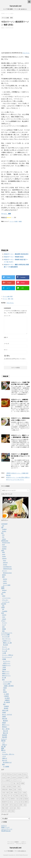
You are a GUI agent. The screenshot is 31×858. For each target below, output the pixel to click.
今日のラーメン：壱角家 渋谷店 (14, 257)
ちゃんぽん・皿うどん (8, 754)
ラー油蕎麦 (6, 766)
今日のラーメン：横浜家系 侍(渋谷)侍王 (16, 254)
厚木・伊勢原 (14, 792)
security (3, 603)
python (4, 539)
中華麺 (4, 659)
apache (4, 615)
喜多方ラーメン (6, 675)
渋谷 (12, 298)
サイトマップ (10, 843)
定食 (3, 627)
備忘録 (3, 740)
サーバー (4, 570)
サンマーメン (6, 661)
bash (3, 544)
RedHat (4, 548)
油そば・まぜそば (7, 714)
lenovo (25, 774)
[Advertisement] (15, 41)
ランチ (4, 624)
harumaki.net (15, 6)
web (2, 613)
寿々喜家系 (7, 702)
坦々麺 (4, 677)
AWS (3, 552)
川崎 (21, 795)
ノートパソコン (6, 598)
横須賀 (26, 798)
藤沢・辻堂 (9, 808)
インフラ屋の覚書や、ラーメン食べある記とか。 (15, 851)
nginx (3, 617)
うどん (4, 752)
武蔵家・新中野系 (9, 685)
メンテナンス (5, 602)
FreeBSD (4, 611)
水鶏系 (4, 712)
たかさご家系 (6, 683)
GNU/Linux (4, 540)
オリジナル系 (5, 636)
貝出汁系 (5, 731)
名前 (6, 337)
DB (2, 527)
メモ (3, 742)
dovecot (4, 590)
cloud (3, 554)
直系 (4, 704)
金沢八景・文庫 (6, 811)
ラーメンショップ (7, 657)
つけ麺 (4, 653)
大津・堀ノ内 (10, 795)
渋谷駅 (16, 221)
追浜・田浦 (16, 808)
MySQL (4, 531)
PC (2, 594)
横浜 (21, 798)
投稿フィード (5, 827)
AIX (3, 609)
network (4, 558)
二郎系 (4, 667)
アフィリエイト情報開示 (13, 842)
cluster (4, 556)
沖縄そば (4, 758)
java (3, 535)
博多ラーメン (5, 671)
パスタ (4, 756)
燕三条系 (5, 644)
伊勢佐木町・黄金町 (7, 789)
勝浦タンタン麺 (7, 642)
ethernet (5, 562)
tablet (3, 596)
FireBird (4, 529)
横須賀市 (5, 720)
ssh (3, 525)
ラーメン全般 (6, 296)
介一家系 (6, 694)
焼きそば (4, 760)
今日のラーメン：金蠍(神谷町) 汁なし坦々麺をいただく (20, 400)
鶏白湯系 (4, 737)
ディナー (4, 622)
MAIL (2, 588)
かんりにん (26, 53)
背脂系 (4, 722)
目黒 (3, 805)
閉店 (13, 811)
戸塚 (25, 795)
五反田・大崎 (16, 786)
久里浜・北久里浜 (6, 786)
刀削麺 (4, 669)
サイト (5, 349)
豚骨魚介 (4, 726)
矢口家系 (7, 698)
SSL (3, 605)
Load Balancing (7, 566)
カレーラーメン (6, 638)
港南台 (26, 801)
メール (6, 343)
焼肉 (3, 631)
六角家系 (6, 696)
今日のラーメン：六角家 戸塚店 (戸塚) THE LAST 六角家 (20, 383)
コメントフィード (6, 829)
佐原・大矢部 (17, 789)
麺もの (3, 750)
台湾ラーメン (6, 663)
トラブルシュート (6, 633)
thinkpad (20, 777)
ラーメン (12, 221)
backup (5, 579)
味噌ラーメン (5, 673)
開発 (2, 748)
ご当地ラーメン (6, 640)
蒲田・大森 (23, 805)
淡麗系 (4, 716)
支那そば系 (5, 710)
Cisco (4, 560)
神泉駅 (20, 221)
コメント (7, 315)
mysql (3, 777)
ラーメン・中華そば (7, 655)
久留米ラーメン (6, 665)
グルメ (3, 620)
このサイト (23, 842)
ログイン (4, 825)
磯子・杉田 (9, 805)
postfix (4, 592)
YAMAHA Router (7, 568)
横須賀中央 (5, 801)
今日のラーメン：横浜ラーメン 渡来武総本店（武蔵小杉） (20, 436)
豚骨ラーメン (5, 724)
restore (5, 583)
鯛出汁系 (5, 733)
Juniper (5, 564)
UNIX (3, 607)
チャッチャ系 (5, 649)
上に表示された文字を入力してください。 (15, 358)
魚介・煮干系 (5, 729)
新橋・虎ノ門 (5, 798)
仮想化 (4, 575)
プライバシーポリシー (21, 843)
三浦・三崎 (16, 783)
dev (2, 533)
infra (2, 550)
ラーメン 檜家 (6, 213)
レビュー (4, 739)
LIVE (2, 587)
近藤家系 (7, 700)
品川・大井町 (22, 792)
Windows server (7, 572)
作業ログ (4, 744)
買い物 (3, 746)
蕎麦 (3, 764)
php (3, 537)
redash (4, 619)
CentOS (4, 546)
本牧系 (5, 692)
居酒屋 (4, 629)
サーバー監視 (6, 585)
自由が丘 (16, 805)
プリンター (5, 600)
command (4, 524)
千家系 (5, 688)
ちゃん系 (4, 651)
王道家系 (6, 706)
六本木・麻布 (5, 792)
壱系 (4, 690)
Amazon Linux (6, 542)
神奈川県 (4, 718)
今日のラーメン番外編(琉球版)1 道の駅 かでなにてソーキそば (20, 456)
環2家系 (6, 708)
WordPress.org (5, 831)
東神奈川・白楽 (15, 798)
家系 (11, 296)
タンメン (4, 647)
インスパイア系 (7, 681)
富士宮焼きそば (7, 762)
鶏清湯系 (4, 735)
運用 (3, 577)
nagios (5, 581)
